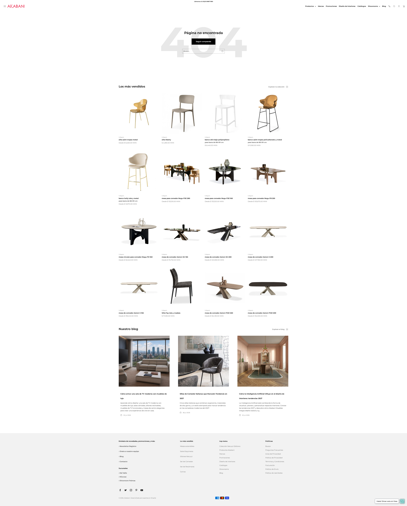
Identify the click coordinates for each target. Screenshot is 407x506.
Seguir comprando (203, 42)
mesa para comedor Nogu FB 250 (261, 198)
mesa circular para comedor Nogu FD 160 (136, 257)
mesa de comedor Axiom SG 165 (175, 257)
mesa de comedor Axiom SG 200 (218, 257)
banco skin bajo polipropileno (217, 140)
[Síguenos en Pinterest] (136, 490)
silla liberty (166, 140)
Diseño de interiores (227, 462)
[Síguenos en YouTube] (141, 490)
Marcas (222, 454)
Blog (221, 473)
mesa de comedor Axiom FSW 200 (262, 313)
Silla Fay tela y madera (171, 313)
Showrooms (373, 6)
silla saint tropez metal (128, 140)
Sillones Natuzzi (186, 456)
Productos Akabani (226, 450)
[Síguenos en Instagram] (131, 490)
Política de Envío (271, 469)
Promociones (224, 458)
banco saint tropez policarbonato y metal (265, 140)
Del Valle (123, 473)
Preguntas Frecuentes (274, 450)
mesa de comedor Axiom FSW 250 (219, 313)
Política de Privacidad (273, 458)
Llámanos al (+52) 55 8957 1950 (203, 1)
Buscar (268, 446)
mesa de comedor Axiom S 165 (131, 313)
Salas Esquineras (186, 451)
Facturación (270, 465)
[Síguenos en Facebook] (120, 490)
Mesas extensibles (187, 446)
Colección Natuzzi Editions (229, 446)
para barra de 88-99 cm (214, 142)
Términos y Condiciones (274, 462)
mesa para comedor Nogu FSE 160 (219, 198)
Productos (309, 6)
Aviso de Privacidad (273, 454)
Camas (183, 472)
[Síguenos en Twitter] (125, 490)
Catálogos (223, 465)
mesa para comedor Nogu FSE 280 (176, 198)
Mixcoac (123, 477)
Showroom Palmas (127, 481)
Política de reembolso (273, 473)
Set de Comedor (186, 462)
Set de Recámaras (187, 467)
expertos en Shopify (149, 498)
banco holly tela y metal (129, 198)
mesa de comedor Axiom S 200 (260, 257)
